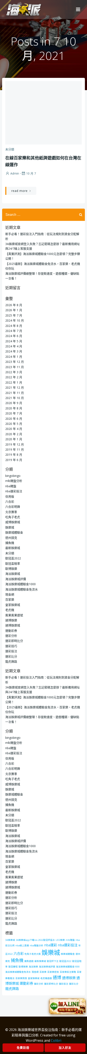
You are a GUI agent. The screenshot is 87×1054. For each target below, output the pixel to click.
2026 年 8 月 (13, 305)
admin (14, 173)
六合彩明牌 (12, 507)
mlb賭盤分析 (13, 481)
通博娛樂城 (12, 625)
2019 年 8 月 (13, 455)
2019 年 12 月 (14, 444)
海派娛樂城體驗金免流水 (21, 589)
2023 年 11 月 (14, 367)
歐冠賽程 (13, 966)
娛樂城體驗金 (14, 532)
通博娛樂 (11, 620)
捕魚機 (9, 543)
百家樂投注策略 (68, 971)
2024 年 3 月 (13, 351)
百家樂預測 (21, 978)
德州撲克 (11, 538)
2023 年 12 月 (14, 362)
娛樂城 (9, 527)
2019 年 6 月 (13, 460)
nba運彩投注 (13, 491)
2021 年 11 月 (14, 393)
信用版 (9, 496)
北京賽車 (11, 512)
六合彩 (9, 501)
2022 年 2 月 (13, 377)
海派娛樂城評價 (15, 579)
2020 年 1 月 (13, 439)
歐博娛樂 (11, 569)
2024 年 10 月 (14, 320)
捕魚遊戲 (29, 961)
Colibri (56, 1040)
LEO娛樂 (60, 939)
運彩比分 (11, 656)
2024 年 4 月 (13, 346)
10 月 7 (31, 173)
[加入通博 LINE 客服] (67, 1007)
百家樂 (9, 599)
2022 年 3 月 (13, 372)
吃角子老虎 (12, 517)
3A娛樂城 (10, 939)
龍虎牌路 (11, 661)
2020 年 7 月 (13, 413)
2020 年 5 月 (13, 424)
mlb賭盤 (70, 939)
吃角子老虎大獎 (32, 953)
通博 (57, 977)
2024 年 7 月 (13, 331)
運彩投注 (11, 651)
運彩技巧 (11, 646)
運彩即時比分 (14, 641)
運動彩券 (11, 631)
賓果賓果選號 (14, 615)
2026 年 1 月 (13, 310)
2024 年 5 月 (13, 341)
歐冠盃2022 (13, 558)
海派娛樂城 (12, 574)
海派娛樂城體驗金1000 (20, 584)
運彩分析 (11, 636)
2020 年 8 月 (13, 408)
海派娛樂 (33, 966)
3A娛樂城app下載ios (26, 939)
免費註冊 (23, 1048)
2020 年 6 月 (13, 419)
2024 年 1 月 (13, 357)
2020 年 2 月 (13, 434)
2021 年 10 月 (14, 398)
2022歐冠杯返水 (46, 939)
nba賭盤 (10, 486)
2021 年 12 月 (14, 387)
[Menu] (78, 9)
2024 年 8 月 (13, 326)
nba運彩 (50, 945)
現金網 (9, 594)
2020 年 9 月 (13, 403)
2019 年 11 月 (14, 449)
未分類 (9, 149)
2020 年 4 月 (13, 429)
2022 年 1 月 (13, 382)
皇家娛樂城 (12, 605)
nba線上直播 (22, 945)
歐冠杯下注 (52, 961)
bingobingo (12, 476)
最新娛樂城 (12, 548)
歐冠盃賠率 (12, 563)
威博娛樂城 (12, 522)
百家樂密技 (53, 971)
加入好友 (65, 1048)
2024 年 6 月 (13, 336)
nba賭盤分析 (36, 945)
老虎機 (9, 610)
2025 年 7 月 (13, 315)
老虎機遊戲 (46, 978)
